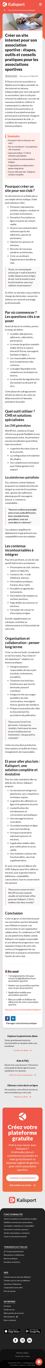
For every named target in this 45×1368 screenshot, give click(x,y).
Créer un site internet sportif (15, 1236)
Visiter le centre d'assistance (21, 1075)
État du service (10, 1291)
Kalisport (16, 4)
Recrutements (10, 1317)
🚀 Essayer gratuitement (14, 1251)
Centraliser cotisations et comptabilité (19, 1226)
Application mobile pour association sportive (19, 993)
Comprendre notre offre (13, 1287)
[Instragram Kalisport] (22, 1340)
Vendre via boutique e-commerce (17, 1233)
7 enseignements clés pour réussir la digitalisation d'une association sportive (22, 978)
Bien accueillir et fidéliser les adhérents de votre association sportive (23, 1002)
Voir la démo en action (20, 1185)
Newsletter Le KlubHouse (14, 1255)
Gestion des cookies (22, 1356)
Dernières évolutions (12, 1262)
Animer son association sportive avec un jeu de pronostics (23, 986)
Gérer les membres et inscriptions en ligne (20, 1219)
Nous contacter (10, 1320)
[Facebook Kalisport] (15, 1340)
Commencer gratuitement (23, 1178)
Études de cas (9, 1309)
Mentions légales (22, 1353)
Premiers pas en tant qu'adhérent (17, 1280)
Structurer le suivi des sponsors (16, 1229)
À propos (7, 1306)
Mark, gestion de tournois (14, 1313)
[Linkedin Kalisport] (29, 1340)
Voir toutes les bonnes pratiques (21, 10)
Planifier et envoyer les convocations (18, 1222)
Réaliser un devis (21, 1097)
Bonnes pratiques (11, 1258)
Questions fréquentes (12, 1284)
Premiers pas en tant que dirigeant (17, 1277)
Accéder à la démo (21, 1050)
